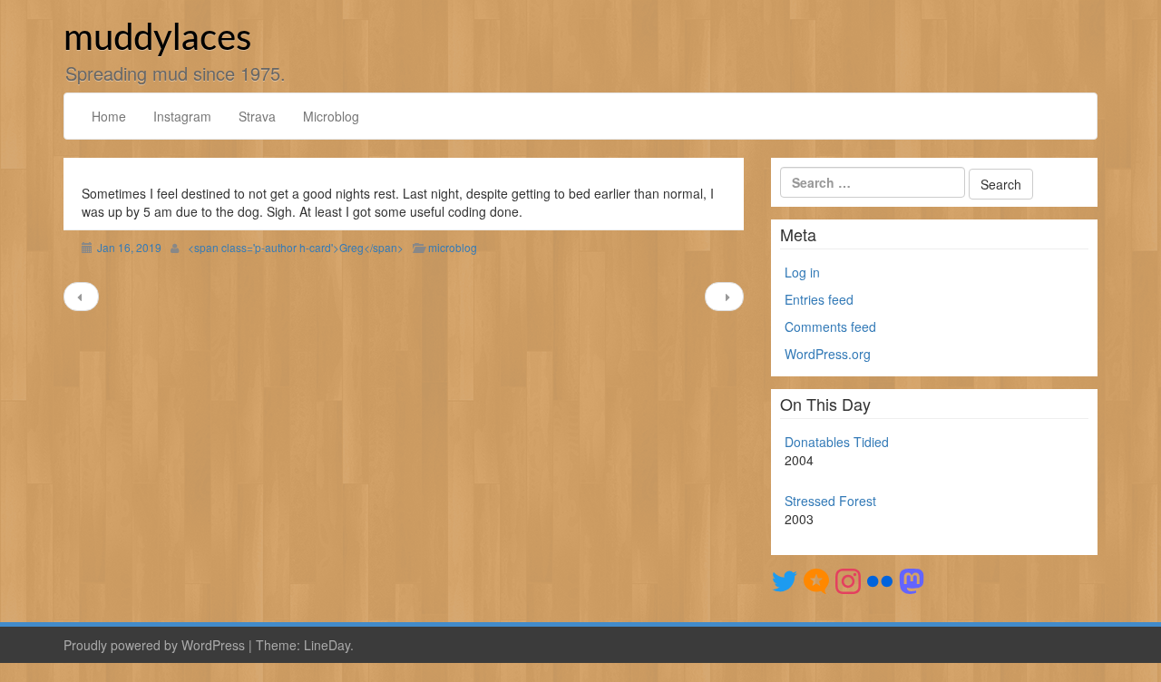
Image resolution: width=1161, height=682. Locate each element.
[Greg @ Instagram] (848, 579)
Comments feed (830, 326)
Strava (257, 116)
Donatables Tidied (837, 442)
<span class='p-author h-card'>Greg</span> (296, 247)
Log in (802, 272)
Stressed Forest (830, 501)
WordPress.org (828, 354)
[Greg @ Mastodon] (911, 579)
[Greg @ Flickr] (880, 579)
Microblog (331, 116)
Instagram (182, 116)
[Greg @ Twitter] (784, 579)
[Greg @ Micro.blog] (816, 579)
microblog (452, 247)
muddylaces (157, 39)
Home (109, 116)
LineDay (327, 645)
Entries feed (819, 299)
